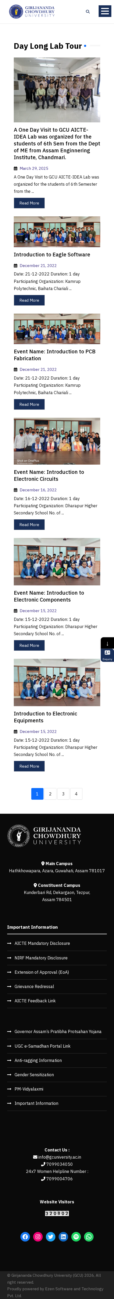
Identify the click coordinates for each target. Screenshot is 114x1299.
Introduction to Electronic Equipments (45, 717)
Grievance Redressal (34, 986)
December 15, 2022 (38, 610)
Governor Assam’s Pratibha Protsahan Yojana (58, 1031)
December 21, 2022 (38, 265)
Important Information (36, 1103)
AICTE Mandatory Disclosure (42, 943)
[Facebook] (25, 1237)
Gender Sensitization (34, 1074)
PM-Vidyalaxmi (29, 1089)
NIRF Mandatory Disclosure (41, 957)
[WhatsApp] (89, 1237)
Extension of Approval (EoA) (42, 972)
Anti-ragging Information (38, 1060)
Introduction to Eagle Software (52, 254)
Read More (29, 203)
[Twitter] (50, 1237)
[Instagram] (38, 1237)
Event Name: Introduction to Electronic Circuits (49, 475)
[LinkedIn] (63, 1237)
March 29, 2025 (34, 168)
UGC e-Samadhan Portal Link (43, 1046)
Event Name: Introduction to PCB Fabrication (54, 355)
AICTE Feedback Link (35, 1000)
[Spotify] (76, 1237)
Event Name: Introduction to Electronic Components (49, 596)
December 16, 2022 (38, 489)
